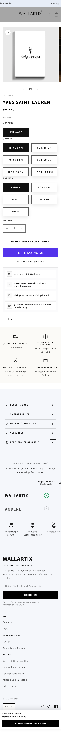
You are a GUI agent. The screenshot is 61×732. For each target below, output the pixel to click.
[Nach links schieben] (23, 88)
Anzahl (8, 220)
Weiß (16, 211)
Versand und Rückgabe (15, 679)
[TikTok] (49, 706)
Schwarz (44, 187)
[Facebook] (56, 706)
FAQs (5, 628)
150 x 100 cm (44, 172)
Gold (15, 199)
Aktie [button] (10, 319)
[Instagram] (42, 706)
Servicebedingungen (13, 673)
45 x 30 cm (15, 147)
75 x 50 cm (15, 159)
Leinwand (16, 132)
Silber (44, 199)
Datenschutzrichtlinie (14, 667)
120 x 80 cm (16, 172)
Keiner (16, 187)
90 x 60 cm (44, 159)
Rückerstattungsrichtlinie (16, 660)
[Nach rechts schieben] (38, 88)
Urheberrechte (10, 686)
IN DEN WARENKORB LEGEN (30, 723)
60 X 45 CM (44, 147)
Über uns (7, 622)
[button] (4, 14)
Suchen (6, 641)
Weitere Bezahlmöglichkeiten (30, 261)
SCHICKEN (30, 595)
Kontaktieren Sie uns (14, 647)
